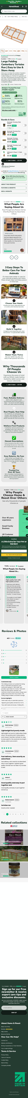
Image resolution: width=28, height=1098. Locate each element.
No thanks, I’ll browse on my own (14, 557)
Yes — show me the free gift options (14, 554)
